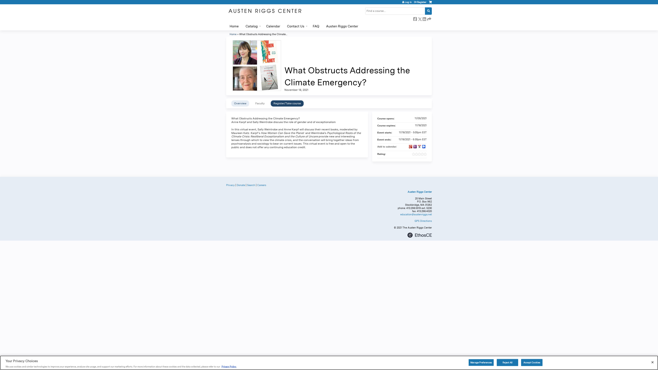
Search (251, 185)
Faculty (260, 103)
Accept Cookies (531, 362)
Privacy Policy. (229, 366)
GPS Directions (423, 220)
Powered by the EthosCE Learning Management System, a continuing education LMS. (419, 235)
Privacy (230, 185)
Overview (240, 103)
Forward (429, 18)
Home (234, 26)
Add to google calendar (410, 146)
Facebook (415, 18)
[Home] (264, 11)
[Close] (652, 362)
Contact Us (295, 26)
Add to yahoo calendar (415, 146)
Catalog (252, 26)
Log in (408, 2)
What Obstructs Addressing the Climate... (263, 34)
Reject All (507, 362)
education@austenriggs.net (416, 214)
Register (421, 2)
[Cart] (430, 3)
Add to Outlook (424, 146)
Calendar (273, 26)
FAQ (316, 26)
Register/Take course (287, 103)
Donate (241, 185)
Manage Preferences (481, 362)
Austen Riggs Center (342, 26)
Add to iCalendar (419, 146)
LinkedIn (424, 18)
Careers (261, 185)
